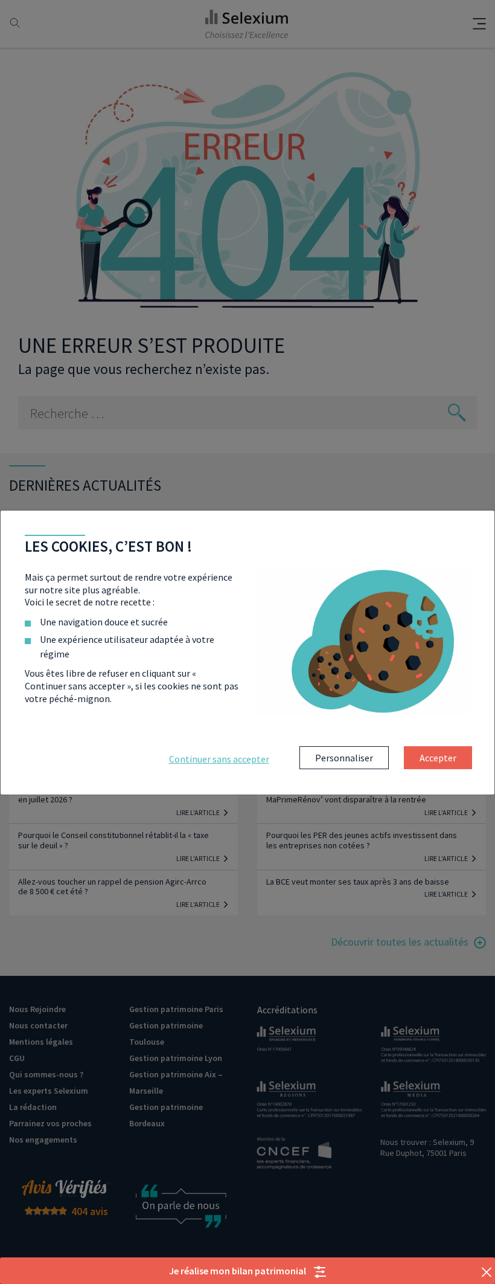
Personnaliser (344, 758)
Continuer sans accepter (219, 759)
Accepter (438, 758)
